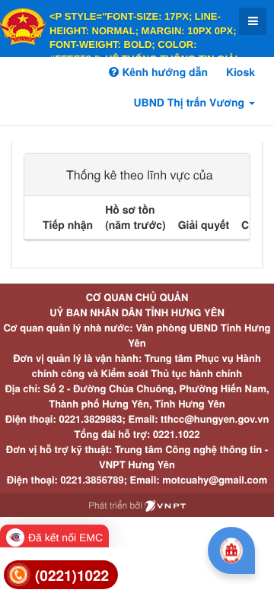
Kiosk (240, 72)
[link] (61, 575)
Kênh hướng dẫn (163, 72)
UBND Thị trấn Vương (190, 102)
